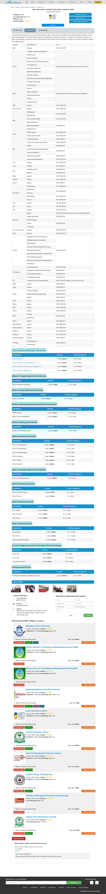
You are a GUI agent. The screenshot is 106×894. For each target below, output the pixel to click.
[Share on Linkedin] (96, 883)
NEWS (89, 2)
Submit (88, 615)
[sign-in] (97, 1)
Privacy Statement (83, 887)
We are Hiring (52, 887)
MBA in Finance (17, 359)
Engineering (41, 2)
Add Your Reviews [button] (18, 838)
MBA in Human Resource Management (24, 363)
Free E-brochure (90, 642)
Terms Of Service (71, 887)
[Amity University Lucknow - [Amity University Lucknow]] (56, 17)
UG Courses (61, 2)
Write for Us (43, 887)
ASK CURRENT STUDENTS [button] (80, 21)
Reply (17, 851)
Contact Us (61, 887)
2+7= (71, 615)
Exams (82, 2)
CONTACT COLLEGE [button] (80, 14)
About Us (25, 887)
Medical (51, 2)
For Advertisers (34, 887)
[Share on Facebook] (91, 883)
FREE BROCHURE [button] (80, 18)
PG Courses (72, 2)
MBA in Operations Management (22, 370)
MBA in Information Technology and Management (27, 366)
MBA (32, 2)
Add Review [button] (53, 25)
